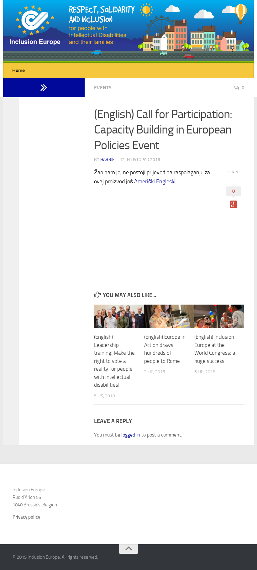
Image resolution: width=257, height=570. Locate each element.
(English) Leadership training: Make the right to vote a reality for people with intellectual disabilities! (114, 361)
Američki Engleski (155, 181)
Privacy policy (26, 517)
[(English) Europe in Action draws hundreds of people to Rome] (169, 316)
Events (103, 88)
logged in (130, 435)
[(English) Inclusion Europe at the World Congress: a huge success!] (219, 316)
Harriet (108, 159)
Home (18, 70)
